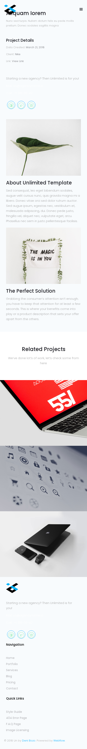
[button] (81, 9)
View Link (18, 61)
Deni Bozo (28, 740)
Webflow (59, 740)
